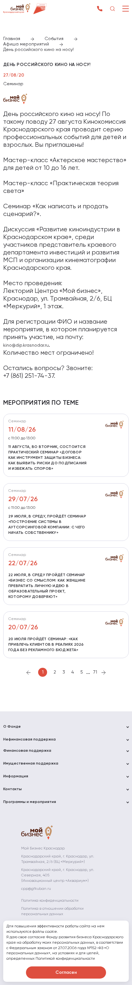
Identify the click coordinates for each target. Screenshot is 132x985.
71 (95, 672)
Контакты (12, 789)
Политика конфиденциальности (49, 901)
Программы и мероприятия (29, 802)
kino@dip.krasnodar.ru (26, 345)
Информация (15, 776)
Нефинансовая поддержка (29, 739)
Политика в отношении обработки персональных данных (52, 911)
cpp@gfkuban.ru (36, 889)
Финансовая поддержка (27, 751)
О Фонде (12, 727)
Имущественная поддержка (30, 764)
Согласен (66, 972)
